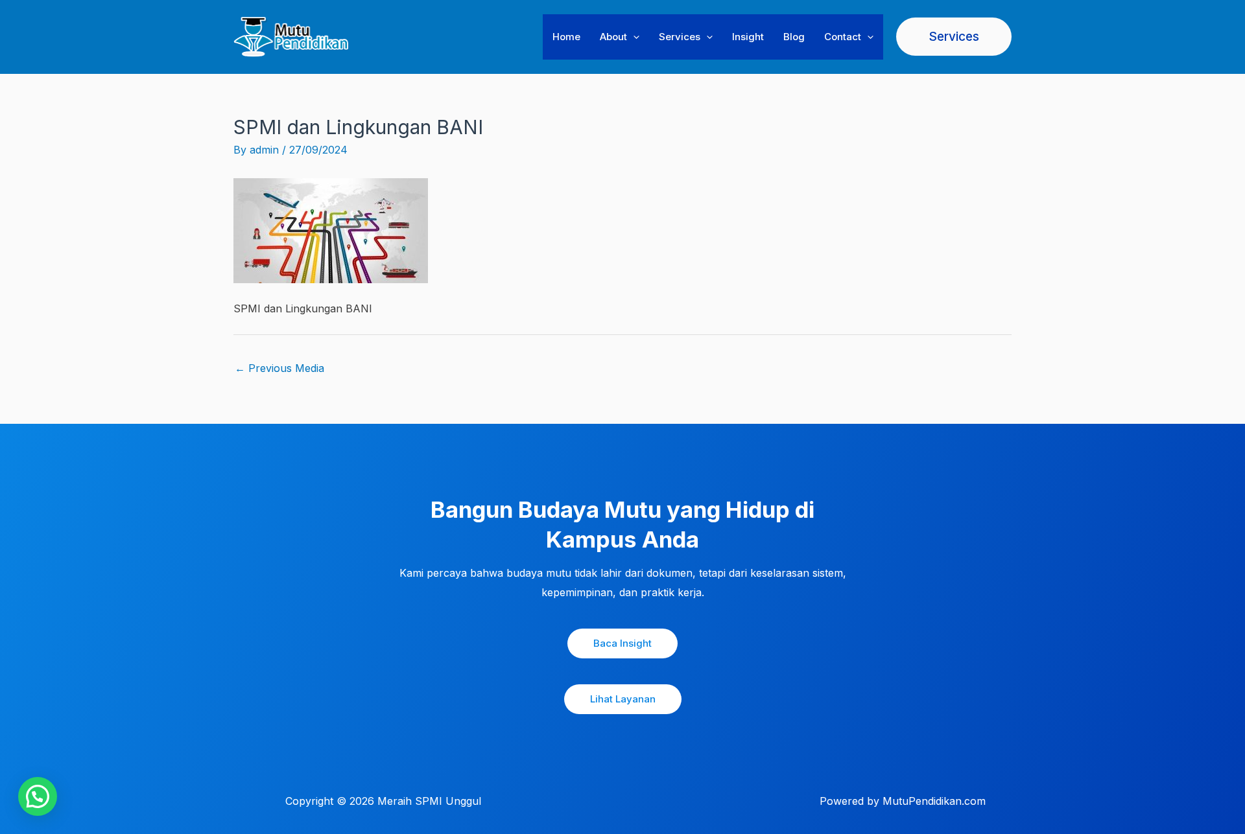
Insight (748, 36)
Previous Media (279, 368)
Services (679, 36)
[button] (633, 37)
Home (566, 36)
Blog (794, 36)
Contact (842, 36)
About (613, 36)
